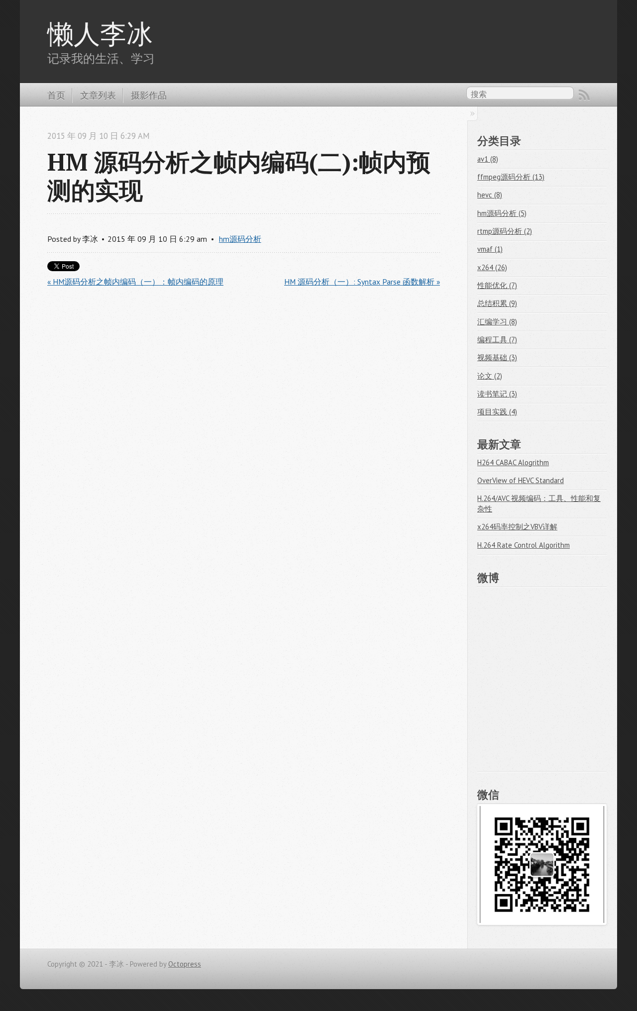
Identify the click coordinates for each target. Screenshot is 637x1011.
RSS (584, 95)
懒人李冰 (100, 33)
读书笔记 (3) (497, 394)
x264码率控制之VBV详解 (517, 526)
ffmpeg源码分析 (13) (510, 177)
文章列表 (98, 95)
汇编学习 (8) (497, 321)
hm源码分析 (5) (502, 213)
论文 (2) (489, 376)
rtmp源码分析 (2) (504, 231)
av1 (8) (487, 159)
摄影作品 (149, 95)
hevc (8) (489, 195)
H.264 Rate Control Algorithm (523, 545)
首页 (56, 95)
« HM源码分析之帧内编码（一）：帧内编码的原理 (135, 282)
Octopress (184, 964)
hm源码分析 (240, 239)
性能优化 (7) (497, 285)
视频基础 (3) (497, 357)
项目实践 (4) (497, 411)
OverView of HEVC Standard (520, 480)
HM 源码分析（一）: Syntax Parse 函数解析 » (362, 282)
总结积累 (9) (497, 303)
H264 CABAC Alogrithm (513, 462)
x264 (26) (492, 267)
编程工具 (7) (497, 339)
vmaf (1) (490, 249)
